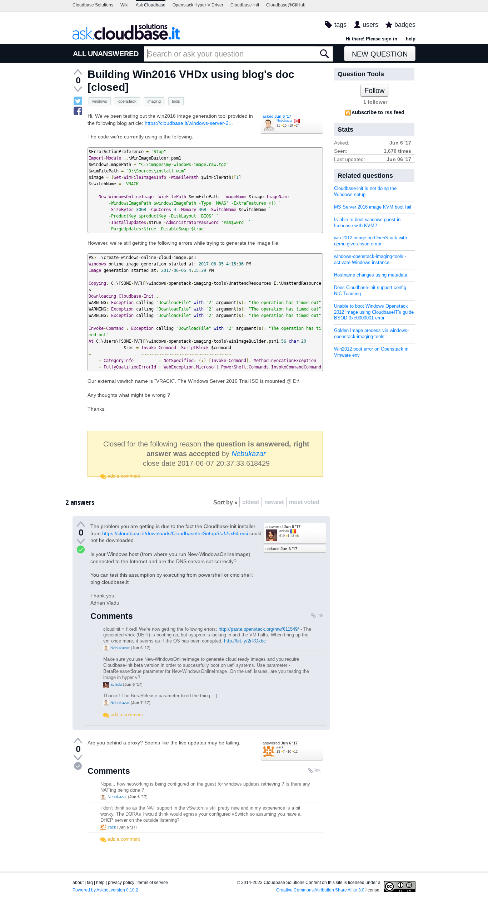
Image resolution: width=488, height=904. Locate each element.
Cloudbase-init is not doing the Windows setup (365, 191)
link (320, 615)
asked (277, 116)
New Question (380, 54)
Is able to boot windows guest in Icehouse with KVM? (367, 222)
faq (90, 882)
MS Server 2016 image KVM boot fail (372, 207)
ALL (79, 54)
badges (404, 24)
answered (282, 526)
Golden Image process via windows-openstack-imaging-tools (371, 333)
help (410, 38)
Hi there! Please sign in (371, 38)
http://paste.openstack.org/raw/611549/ (259, 629)
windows (99, 101)
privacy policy (121, 882)
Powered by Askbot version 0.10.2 (105, 890)
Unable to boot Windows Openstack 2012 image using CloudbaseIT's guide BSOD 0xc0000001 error (374, 312)
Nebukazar (285, 120)
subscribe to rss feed (378, 112)
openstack (127, 101)
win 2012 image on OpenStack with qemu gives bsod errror (370, 240)
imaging (154, 101)
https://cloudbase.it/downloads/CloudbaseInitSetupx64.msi (175, 533)
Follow (374, 90)
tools (176, 101)
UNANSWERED (113, 54)
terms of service (153, 882)
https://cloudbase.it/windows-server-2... (189, 123)
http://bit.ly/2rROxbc (245, 641)
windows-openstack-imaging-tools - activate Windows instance (370, 259)
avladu (284, 531)
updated (281, 549)
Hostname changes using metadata (370, 275)
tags (340, 24)
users (370, 24)
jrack (280, 747)
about (78, 882)
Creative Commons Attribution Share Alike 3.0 (320, 890)
